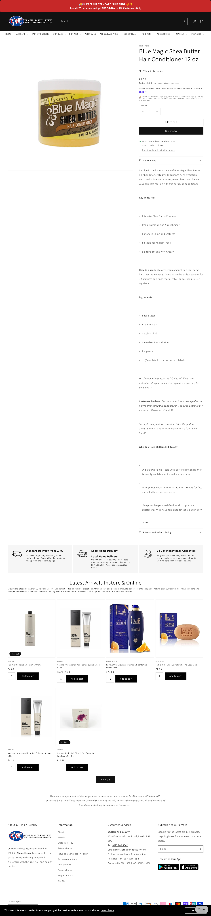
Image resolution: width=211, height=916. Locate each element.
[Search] (184, 21)
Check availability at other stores (158, 150)
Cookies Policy (65, 870)
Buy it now (171, 130)
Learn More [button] (107, 910)
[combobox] (123, 21)
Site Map (62, 881)
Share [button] (145, 522)
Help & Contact (65, 875)
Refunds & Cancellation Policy (73, 853)
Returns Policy (65, 848)
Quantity (143, 105)
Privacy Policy (64, 864)
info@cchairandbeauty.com (130, 849)
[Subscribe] (199, 849)
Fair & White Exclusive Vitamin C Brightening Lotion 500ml (126, 666)
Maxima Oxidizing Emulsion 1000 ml (24, 664)
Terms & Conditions (67, 859)
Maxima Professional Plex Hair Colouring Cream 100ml (78, 666)
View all (105, 779)
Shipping (155, 83)
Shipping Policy (65, 842)
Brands (61, 837)
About (61, 832)
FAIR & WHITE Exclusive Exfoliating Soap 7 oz (176, 664)
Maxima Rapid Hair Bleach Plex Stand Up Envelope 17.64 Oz (76, 754)
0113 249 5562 (120, 845)
